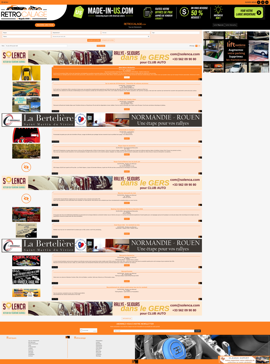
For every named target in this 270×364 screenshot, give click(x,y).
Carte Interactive (230, 25)
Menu (5, 2)
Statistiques (99, 347)
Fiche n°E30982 (55, 220)
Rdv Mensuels (31, 342)
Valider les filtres (94, 40)
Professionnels (32, 347)
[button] (26, 73)
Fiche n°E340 (55, 173)
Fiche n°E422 (55, 205)
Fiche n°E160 (54, 267)
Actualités (30, 353)
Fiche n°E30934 (55, 79)
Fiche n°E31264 (55, 95)
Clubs (29, 345)
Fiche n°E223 (55, 283)
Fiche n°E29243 (55, 111)
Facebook (98, 353)
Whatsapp (98, 356)
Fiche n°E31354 (55, 157)
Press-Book (99, 348)
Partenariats (99, 345)
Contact (98, 342)
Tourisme (30, 351)
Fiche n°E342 (55, 299)
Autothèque (31, 354)
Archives (30, 356)
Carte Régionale (219, 25)
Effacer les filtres (108, 40)
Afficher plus (127, 318)
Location (30, 348)
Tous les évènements (33, 341)
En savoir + (127, 77)
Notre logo (98, 351)
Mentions (98, 350)
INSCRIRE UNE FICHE (45, 25)
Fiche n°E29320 (55, 141)
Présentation (99, 341)
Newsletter (98, 344)
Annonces (30, 350)
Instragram (98, 354)
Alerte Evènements (33, 344)
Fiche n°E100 (54, 236)
